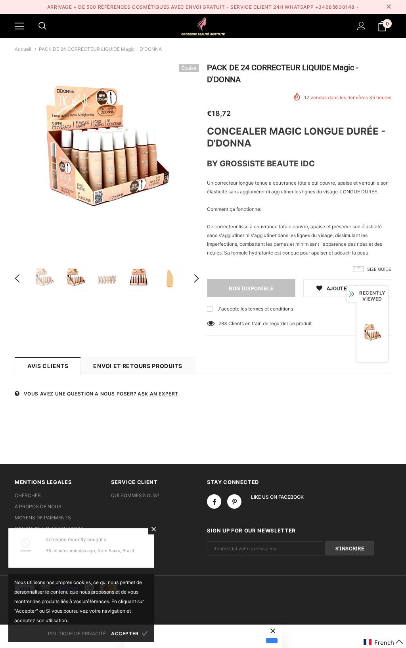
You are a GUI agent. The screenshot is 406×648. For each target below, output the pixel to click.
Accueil (23, 49)
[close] (389, 7)
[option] (107, 156)
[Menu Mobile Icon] (19, 26)
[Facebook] (214, 501)
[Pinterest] (234, 501)
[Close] (153, 528)
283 (222, 323)
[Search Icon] (42, 26)
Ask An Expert (158, 394)
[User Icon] (361, 26)
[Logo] (203, 26)
